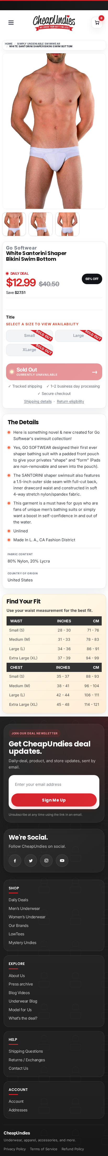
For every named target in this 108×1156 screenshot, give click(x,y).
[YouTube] (62, 860)
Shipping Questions (26, 1051)
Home (9, 43)
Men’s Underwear (24, 908)
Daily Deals (18, 899)
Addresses (18, 1109)
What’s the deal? (23, 1018)
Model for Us (20, 1009)
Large (78, 335)
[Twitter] (30, 860)
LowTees (16, 933)
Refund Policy (73, 1149)
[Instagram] (46, 860)
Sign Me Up (54, 800)
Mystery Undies (22, 942)
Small (29, 335)
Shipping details (38, 401)
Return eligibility (70, 401)
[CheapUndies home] (54, 23)
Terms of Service (43, 1149)
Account (16, 1101)
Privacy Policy (15, 1149)
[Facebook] (15, 860)
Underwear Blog (23, 1001)
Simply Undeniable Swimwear (38, 43)
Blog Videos (19, 992)
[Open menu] (11, 22)
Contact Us (18, 1068)
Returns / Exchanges (27, 1059)
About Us (17, 975)
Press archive (21, 984)
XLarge (29, 349)
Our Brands (19, 925)
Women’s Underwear (27, 916)
